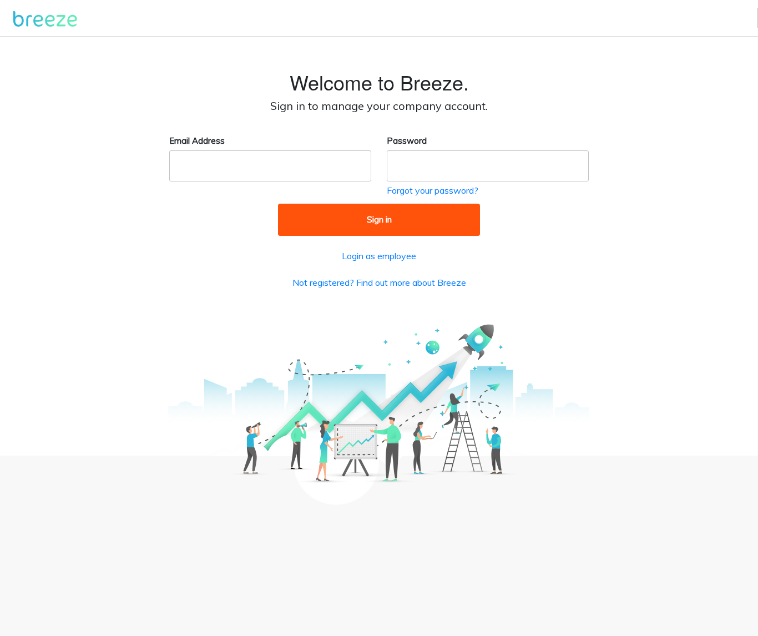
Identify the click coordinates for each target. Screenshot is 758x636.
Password (407, 140)
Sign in (379, 219)
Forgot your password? (432, 190)
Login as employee (379, 255)
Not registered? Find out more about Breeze (379, 282)
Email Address (197, 140)
